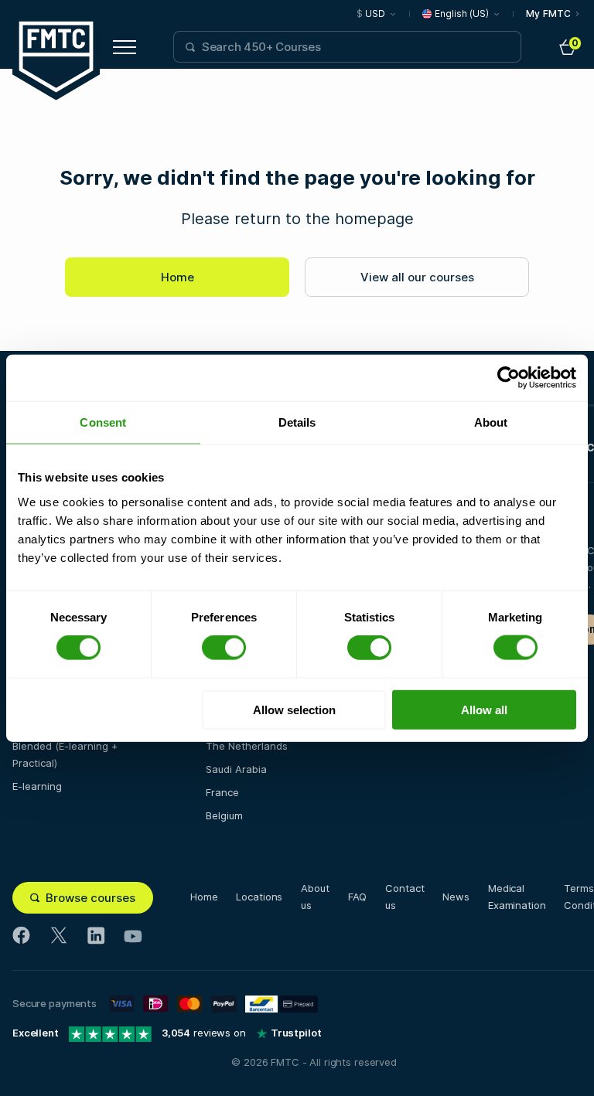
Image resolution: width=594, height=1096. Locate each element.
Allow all (484, 709)
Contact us (404, 896)
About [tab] (491, 422)
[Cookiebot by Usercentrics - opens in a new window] (508, 378)
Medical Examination (517, 896)
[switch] (224, 647)
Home (177, 277)
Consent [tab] (103, 422)
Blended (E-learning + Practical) (65, 754)
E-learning (37, 786)
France (222, 792)
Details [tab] (297, 422)
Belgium (224, 815)
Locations (259, 896)
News (455, 896)
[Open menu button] (124, 47)
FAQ (357, 896)
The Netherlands (247, 746)
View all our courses (417, 277)
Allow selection (294, 709)
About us (315, 896)
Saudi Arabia (236, 769)
